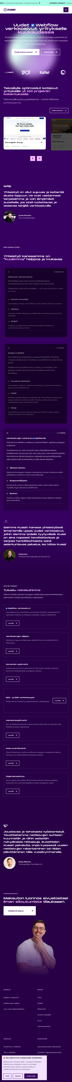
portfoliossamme (12, 102)
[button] (32, 158)
